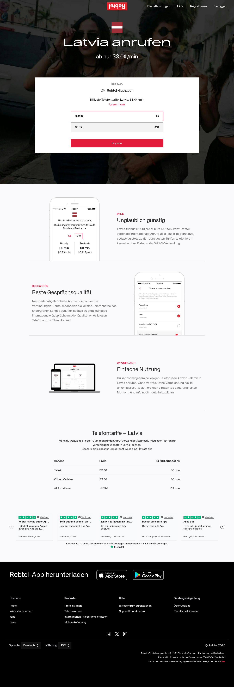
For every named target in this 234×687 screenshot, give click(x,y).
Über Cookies (182, 606)
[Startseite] (117, 6)
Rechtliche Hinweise (186, 611)
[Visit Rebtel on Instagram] (125, 634)
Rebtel (13, 606)
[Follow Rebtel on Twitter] (117, 634)
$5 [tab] (69, 236)
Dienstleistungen (158, 6)
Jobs (12, 617)
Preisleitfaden (73, 606)
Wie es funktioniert (21, 611)
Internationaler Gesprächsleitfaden (85, 617)
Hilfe (180, 6)
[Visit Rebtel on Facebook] (109, 634)
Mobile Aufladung (75, 622)
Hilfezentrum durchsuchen (135, 606)
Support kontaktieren (132, 611)
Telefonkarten (73, 611)
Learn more (117, 104)
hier (223, 662)
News (13, 622)
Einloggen (220, 6)
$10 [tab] (78, 236)
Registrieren (198, 6)
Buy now (117, 143)
